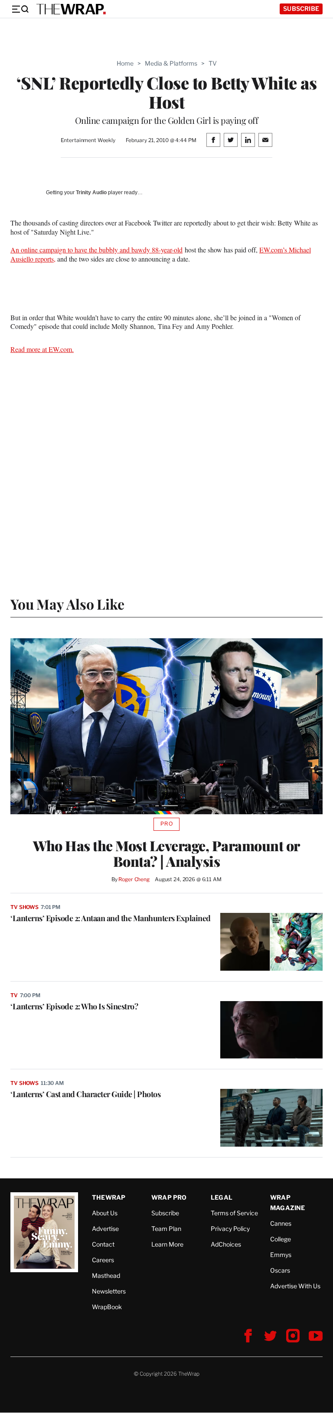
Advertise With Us (295, 1286)
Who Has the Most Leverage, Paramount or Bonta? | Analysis (166, 853)
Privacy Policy (230, 1228)
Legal (221, 1197)
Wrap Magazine (287, 1202)
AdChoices (226, 1244)
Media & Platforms (171, 63)
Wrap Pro (169, 1197)
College (280, 1239)
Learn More (167, 1244)
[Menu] (19, 9)
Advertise (105, 1228)
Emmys (280, 1254)
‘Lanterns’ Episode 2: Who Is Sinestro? (74, 1006)
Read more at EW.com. (42, 349)
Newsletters (109, 1291)
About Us (105, 1213)
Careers (103, 1260)
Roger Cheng (134, 879)
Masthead (106, 1275)
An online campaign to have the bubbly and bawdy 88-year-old (96, 249)
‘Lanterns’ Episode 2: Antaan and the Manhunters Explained (110, 918)
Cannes (280, 1223)
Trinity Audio (91, 192)
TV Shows (24, 907)
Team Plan (166, 1228)
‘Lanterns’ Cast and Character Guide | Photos (85, 1094)
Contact (103, 1244)
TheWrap (108, 1197)
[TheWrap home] (71, 9)
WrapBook (107, 1306)
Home (125, 63)
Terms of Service (234, 1213)
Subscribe (301, 8)
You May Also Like (67, 603)
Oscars (280, 1270)
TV (213, 63)
